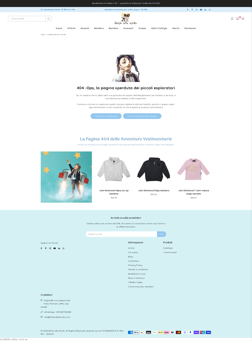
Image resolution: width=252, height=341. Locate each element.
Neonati (85, 28)
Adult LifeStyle (159, 28)
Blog (130, 256)
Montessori (190, 28)
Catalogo (168, 248)
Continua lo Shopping (106, 116)
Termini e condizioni (138, 269)
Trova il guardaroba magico (142, 116)
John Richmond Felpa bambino (153, 190)
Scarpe (142, 28)
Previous (96, 177)
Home (59, 28)
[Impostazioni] (242, 18)
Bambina (113, 28)
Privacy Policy (135, 265)
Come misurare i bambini (140, 286)
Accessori (128, 28)
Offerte (71, 28)
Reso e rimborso (136, 278)
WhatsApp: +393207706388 (57, 312)
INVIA (161, 234)
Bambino (99, 28)
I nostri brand (170, 252)
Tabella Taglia (135, 282)
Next (211, 177)
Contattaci (133, 261)
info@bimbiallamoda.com (57, 317)
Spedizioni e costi (137, 273)
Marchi (176, 28)
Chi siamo (133, 252)
